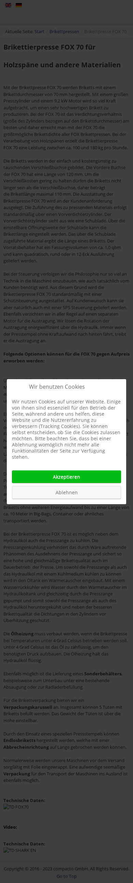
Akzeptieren (66, 476)
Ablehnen (67, 492)
